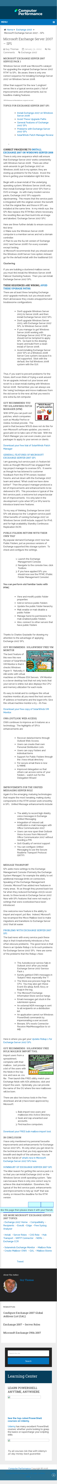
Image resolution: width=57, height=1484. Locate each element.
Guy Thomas (12, 49)
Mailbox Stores (44, 1250)
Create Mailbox (12, 1250)
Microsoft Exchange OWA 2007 (22, 1332)
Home (10, 29)
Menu (4, 22)
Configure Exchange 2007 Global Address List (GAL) (23, 1314)
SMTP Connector (24, 1238)
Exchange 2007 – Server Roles (21, 1324)
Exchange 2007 (24, 29)
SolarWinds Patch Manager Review (35, 135)
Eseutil (20, 1225)
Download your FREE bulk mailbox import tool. (27, 1131)
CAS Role (34, 1235)
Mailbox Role (44, 1247)
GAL (32, 1250)
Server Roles (20, 1235)
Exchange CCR (11, 1241)
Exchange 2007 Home (16, 1222)
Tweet (20, 1261)
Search (28, 1361)
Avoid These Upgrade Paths (31, 119)
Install (8, 1235)
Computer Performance (19, 1468)
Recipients (8, 1225)
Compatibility (37, 1222)
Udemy (11, 1426)
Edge (29, 1225)
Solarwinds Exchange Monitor (20, 1247)
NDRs (39, 1238)
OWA (24, 1250)
